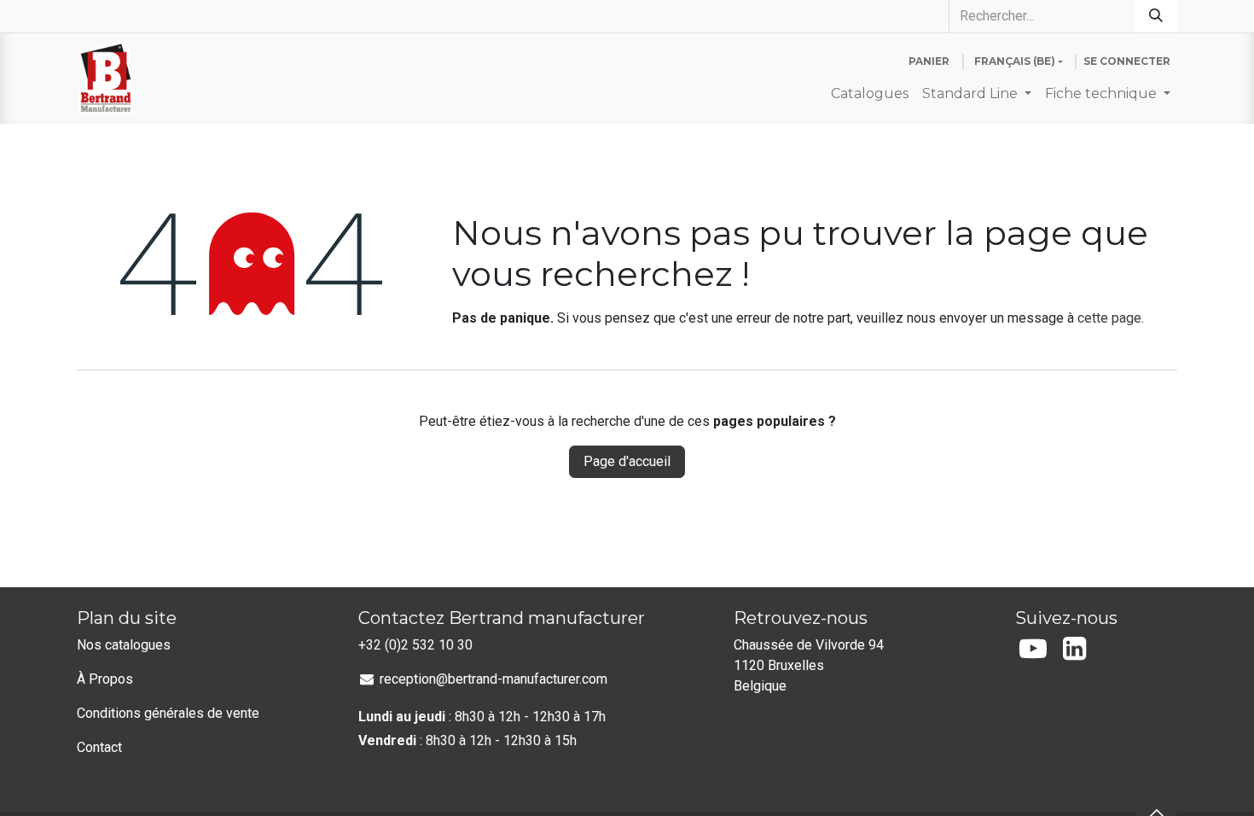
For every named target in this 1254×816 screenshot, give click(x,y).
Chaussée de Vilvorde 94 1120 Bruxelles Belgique (810, 665)
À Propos (105, 679)
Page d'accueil (627, 461)
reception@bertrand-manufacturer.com (493, 679)
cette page (1109, 318)
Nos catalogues (124, 645)
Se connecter (1126, 61)
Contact (99, 747)
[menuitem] (869, 94)
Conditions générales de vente (168, 713)
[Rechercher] (1156, 16)
